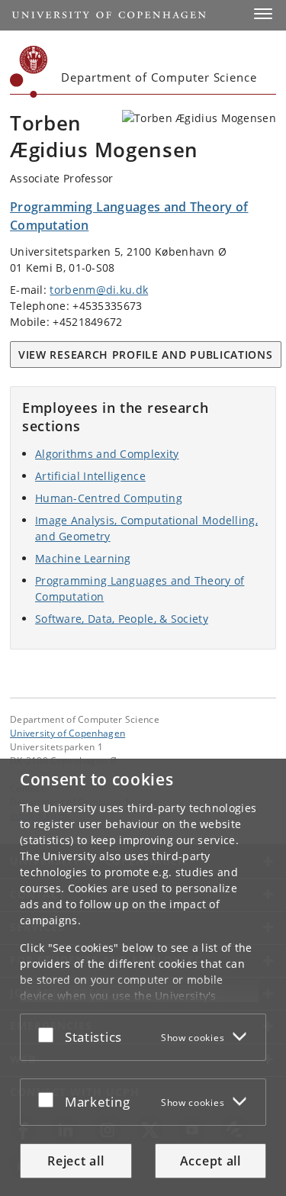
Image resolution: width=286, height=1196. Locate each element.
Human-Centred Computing (108, 498)
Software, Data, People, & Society (121, 618)
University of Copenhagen (67, 733)
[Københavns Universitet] (29, 72)
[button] (263, 14)
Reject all (75, 1160)
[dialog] (143, 977)
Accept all (210, 1160)
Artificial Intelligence (90, 476)
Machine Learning (83, 558)
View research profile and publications (145, 354)
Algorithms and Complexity (107, 453)
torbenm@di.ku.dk (99, 289)
